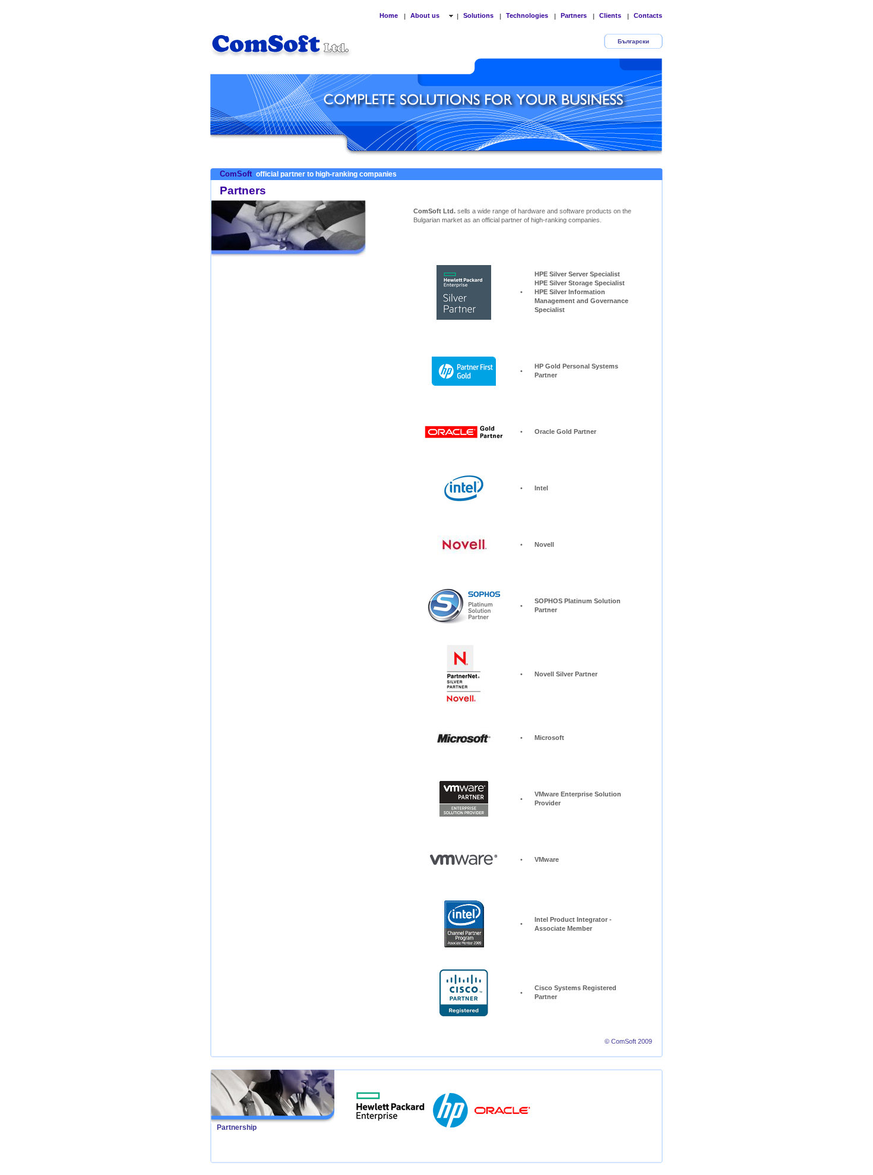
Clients (610, 15)
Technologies (527, 15)
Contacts (648, 15)
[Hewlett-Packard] (451, 1106)
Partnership (237, 1127)
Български (633, 41)
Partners (574, 15)
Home (388, 15)
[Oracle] (502, 1106)
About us (425, 15)
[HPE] (391, 1106)
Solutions (478, 15)
